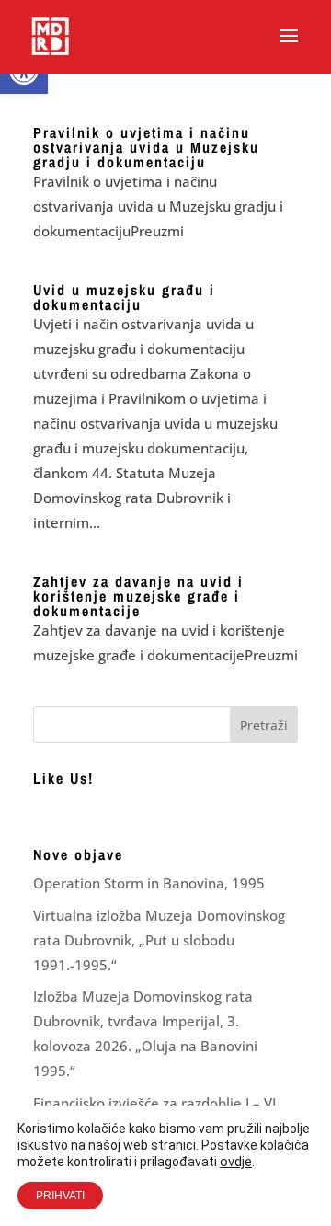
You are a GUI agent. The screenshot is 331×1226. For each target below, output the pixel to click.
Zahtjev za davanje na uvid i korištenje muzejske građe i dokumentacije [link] (138, 596)
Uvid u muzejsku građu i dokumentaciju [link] (124, 297)
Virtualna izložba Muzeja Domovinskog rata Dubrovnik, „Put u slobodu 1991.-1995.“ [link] (159, 940)
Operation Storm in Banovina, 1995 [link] (149, 883)
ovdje (236, 1161)
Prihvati (60, 1195)
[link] (50, 35)
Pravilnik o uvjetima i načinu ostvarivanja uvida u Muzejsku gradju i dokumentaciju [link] (146, 147)
